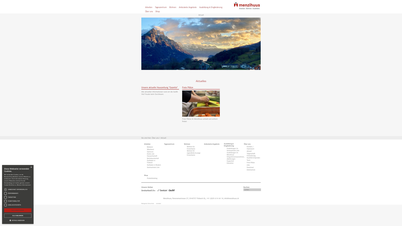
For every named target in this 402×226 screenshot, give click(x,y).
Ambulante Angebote (188, 7)
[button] (17, 220)
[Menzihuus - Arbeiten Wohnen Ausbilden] (247, 5)
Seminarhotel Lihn (153, 167)
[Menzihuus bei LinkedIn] (198, 190)
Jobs (248, 165)
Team (248, 160)
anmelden (158, 203)
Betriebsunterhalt (153, 158)
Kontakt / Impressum (250, 148)
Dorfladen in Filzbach (151, 161)
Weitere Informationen (24, 185)
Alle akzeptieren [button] (18, 210)
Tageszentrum (161, 7)
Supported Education (230, 162)
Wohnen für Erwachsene (191, 148)
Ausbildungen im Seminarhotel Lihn (233, 149)
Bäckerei (150, 147)
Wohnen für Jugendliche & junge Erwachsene (193, 153)
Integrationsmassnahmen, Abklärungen (235, 158)
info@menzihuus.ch (231, 198)
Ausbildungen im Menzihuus (232, 154)
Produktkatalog (152, 178)
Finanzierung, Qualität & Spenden (253, 157)
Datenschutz (251, 170)
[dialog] (18, 194)
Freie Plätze (251, 162)
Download (250, 167)
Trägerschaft (251, 153)
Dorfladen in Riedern (154, 165)
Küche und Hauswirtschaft (152, 155)
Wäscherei (150, 149)
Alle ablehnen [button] (17, 215)
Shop (157, 11)
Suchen (246, 187)
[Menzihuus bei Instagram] (203, 190)
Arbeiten (148, 7)
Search (259, 189)
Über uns (149, 11)
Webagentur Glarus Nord (147, 203)
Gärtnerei (150, 152)
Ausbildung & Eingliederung (210, 7)
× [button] (31, 167)
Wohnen (172, 7)
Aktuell (249, 151)
